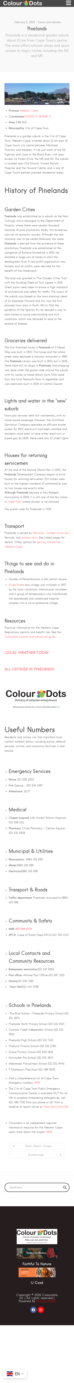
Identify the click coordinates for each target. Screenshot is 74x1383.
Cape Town (15, 501)
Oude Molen (17, 584)
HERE (36, 1082)
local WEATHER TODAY (27, 652)
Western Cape (29, 110)
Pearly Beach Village (38, 1146)
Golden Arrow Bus (58, 532)
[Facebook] (33, 1310)
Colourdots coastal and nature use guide (30, 636)
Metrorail (38, 532)
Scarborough (36, 1154)
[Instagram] (41, 1310)
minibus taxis (30, 537)
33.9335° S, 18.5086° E (37, 116)
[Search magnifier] (65, 1187)
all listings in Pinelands (29, 669)
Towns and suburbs (49, 22)
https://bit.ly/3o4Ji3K (55, 1106)
